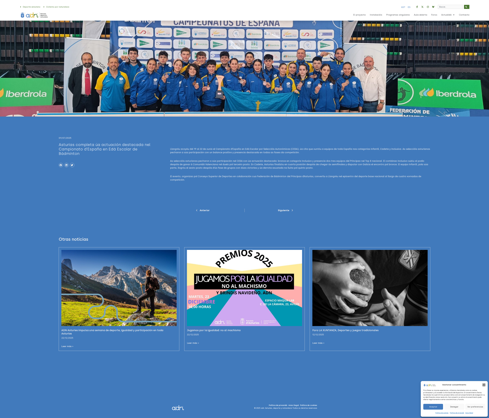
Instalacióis (376, 15)
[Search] (466, 7)
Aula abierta (420, 15)
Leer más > (67, 346)
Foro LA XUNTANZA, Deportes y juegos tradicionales (345, 330)
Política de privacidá (457, 413)
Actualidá (446, 15)
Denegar (454, 407)
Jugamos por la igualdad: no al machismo (214, 330)
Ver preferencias (475, 407)
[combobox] (450, 7)
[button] (484, 385)
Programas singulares (398, 15)
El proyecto (359, 15)
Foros (434, 15)
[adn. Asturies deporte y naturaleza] (429, 384)
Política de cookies (442, 413)
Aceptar (433, 407)
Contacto (464, 15)
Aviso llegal (469, 413)
